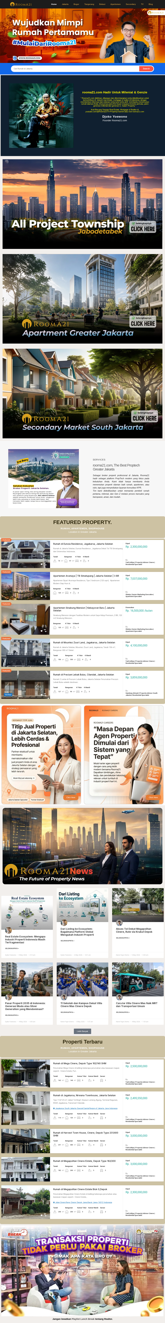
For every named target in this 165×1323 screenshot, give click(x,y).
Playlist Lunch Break (83, 1319)
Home (54, 4)
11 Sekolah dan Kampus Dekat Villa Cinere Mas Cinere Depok (81, 1005)
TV (142, 4)
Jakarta (65, 4)
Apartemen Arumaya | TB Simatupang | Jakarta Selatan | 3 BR (86, 576)
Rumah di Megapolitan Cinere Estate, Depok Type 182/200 (84, 1161)
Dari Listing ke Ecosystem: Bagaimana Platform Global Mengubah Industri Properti (77, 931)
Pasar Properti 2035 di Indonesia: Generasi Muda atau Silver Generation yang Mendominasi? (25, 1006)
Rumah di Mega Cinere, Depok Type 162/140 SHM (79, 1063)
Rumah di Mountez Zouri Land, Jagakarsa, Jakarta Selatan (84, 642)
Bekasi (102, 4)
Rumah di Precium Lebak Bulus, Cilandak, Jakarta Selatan (83, 674)
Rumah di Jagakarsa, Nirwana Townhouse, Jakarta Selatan (84, 1095)
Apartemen (115, 4)
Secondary (131, 4)
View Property (26, 562)
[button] (82, 1031)
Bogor (76, 4)
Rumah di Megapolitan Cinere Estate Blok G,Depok (80, 1189)
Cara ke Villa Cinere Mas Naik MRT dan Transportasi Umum (137, 1005)
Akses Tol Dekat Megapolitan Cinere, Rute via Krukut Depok (134, 930)
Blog (151, 4)
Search (146, 68)
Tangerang (89, 4)
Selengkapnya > (12, 948)
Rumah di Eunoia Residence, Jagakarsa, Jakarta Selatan (83, 544)
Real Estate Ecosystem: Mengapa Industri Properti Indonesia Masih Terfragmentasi (25, 939)
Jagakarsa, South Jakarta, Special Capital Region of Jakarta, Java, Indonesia (86, 1108)
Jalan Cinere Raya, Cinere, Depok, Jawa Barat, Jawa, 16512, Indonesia (83, 1202)
